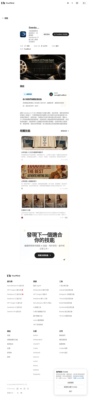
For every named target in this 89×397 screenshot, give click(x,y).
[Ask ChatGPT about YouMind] (17, 389)
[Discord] (68, 3)
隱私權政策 (63, 340)
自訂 (70, 391)
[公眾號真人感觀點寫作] (44, 177)
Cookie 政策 (63, 348)
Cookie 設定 (63, 353)
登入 (84, 3)
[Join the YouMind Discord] (21, 393)
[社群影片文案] (44, 206)
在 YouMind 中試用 (60, 34)
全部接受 (71, 383)
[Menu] (77, 3)
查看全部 (64, 131)
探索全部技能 (43, 255)
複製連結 (47, 34)
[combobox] (11, 393)
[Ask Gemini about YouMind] (21, 389)
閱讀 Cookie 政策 (78, 378)
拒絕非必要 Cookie (70, 387)
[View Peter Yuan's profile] (22, 189)
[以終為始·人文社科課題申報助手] (44, 148)
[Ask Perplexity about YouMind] (24, 389)
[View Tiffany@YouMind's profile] (22, 217)
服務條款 (62, 344)
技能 (6, 18)
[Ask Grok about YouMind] (28, 389)
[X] (72, 3)
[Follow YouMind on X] (18, 393)
